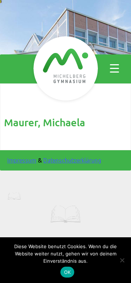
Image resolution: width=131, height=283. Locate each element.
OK (67, 272)
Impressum (21, 160)
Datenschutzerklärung (72, 160)
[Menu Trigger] (114, 68)
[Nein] (122, 260)
